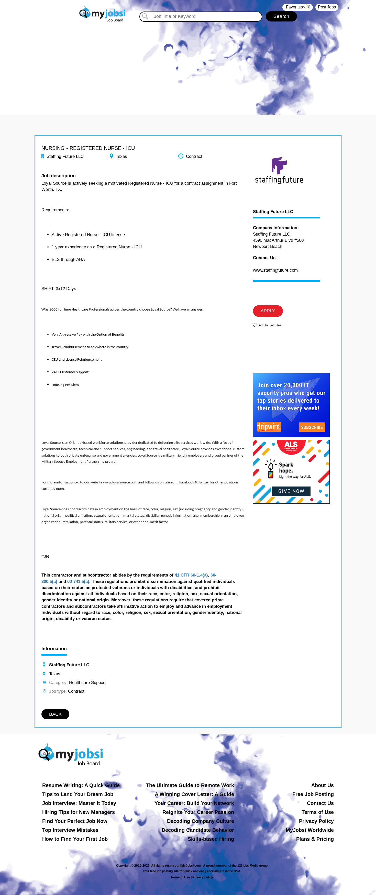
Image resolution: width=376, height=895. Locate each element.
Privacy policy (202, 877)
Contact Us (320, 803)
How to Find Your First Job (75, 839)
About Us (322, 785)
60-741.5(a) (78, 581)
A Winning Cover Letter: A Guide (194, 794)
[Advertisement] (188, 66)
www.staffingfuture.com (275, 270)
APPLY (268, 310)
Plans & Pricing (315, 839)
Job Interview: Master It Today (79, 803)
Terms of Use (318, 812)
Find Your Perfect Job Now (74, 821)
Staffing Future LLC (273, 211)
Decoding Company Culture (200, 821)
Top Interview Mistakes (70, 830)
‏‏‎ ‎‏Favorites (297, 7)
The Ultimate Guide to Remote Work (190, 785)
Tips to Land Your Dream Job (77, 794)
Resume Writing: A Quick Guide (81, 785)
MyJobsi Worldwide (310, 830)
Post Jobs (327, 7)
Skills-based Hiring (211, 839)
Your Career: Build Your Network (194, 803)
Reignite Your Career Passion (198, 812)
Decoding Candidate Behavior (198, 830)
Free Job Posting (313, 794)
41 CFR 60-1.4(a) (191, 575)
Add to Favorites (270, 325)
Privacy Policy (316, 821)
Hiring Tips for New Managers (78, 812)
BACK (55, 714)
